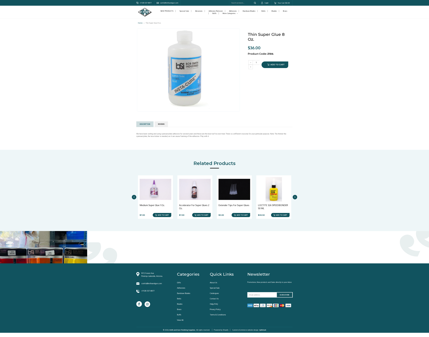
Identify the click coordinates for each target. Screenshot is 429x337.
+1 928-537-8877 (146, 3)
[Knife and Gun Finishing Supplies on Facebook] (139, 304)
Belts (263, 11)
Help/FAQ (214, 304)
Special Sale (184, 11)
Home (140, 23)
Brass (285, 11)
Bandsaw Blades (249, 11)
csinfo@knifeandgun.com (169, 3)
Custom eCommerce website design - (245, 330)
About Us (213, 282)
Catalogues (214, 293)
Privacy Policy (215, 309)
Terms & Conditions (218, 315)
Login (266, 3)
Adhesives (233, 11)
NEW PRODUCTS (167, 11)
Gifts (179, 282)
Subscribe (284, 295)
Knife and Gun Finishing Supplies (182, 330)
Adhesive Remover (216, 11)
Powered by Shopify (221, 330)
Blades (274, 11)
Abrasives (199, 11)
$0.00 (284, 3)
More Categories (231, 13)
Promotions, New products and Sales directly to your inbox (269, 282)
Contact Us (214, 299)
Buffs (214, 13)
